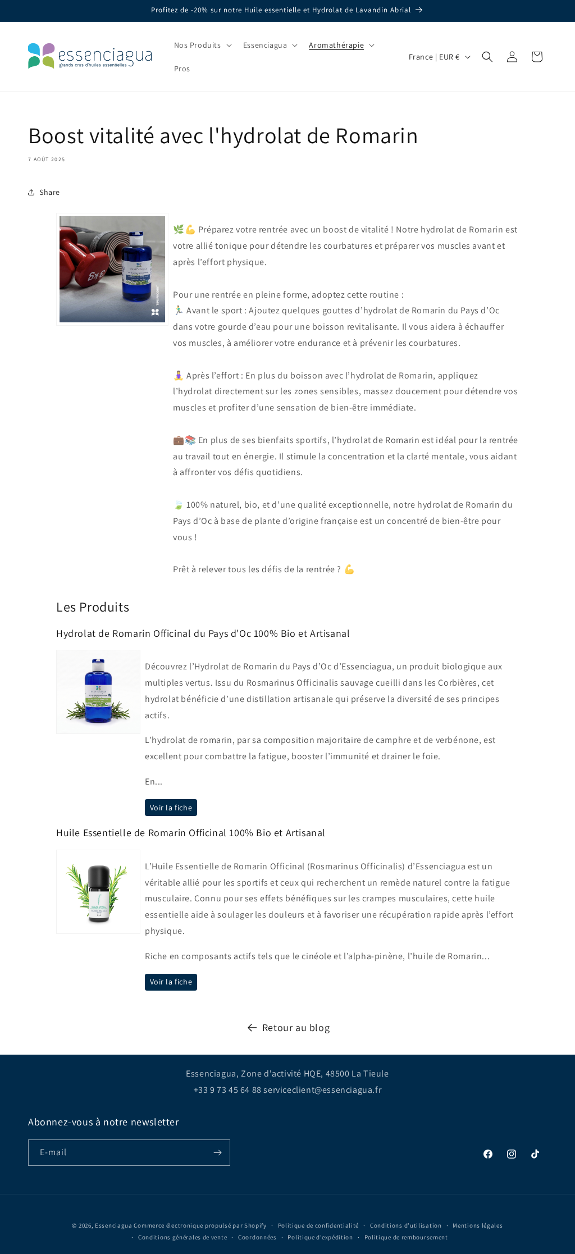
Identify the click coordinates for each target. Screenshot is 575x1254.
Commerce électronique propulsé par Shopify (200, 1225)
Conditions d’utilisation (406, 1225)
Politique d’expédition (320, 1237)
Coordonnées (257, 1237)
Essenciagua (114, 1225)
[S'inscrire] (217, 1152)
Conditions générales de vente (182, 1237)
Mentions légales (478, 1225)
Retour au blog (296, 1027)
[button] (201, 45)
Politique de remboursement (406, 1237)
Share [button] (49, 192)
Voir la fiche (171, 807)
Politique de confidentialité (318, 1225)
